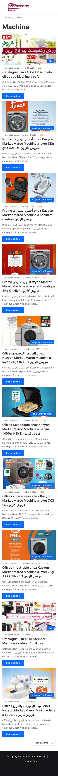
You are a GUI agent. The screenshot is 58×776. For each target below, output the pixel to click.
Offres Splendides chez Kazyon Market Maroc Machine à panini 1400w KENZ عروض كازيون (26, 429)
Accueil (8, 17)
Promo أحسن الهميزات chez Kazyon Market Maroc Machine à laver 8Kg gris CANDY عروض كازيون (28, 143)
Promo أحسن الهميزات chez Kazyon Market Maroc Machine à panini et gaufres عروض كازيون (27, 215)
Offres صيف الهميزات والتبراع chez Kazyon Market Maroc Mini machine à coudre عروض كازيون (28, 710)
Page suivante (41, 742)
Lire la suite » (13, 96)
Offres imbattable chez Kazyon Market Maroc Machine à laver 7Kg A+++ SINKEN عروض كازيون (28, 572)
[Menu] (3, 8)
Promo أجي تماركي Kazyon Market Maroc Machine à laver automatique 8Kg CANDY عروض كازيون (29, 286)
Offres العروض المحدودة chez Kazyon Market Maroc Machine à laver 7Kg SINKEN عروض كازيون (26, 358)
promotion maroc (12, 68)
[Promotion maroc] (19, 7)
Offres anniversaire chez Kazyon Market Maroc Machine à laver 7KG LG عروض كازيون (28, 500)
